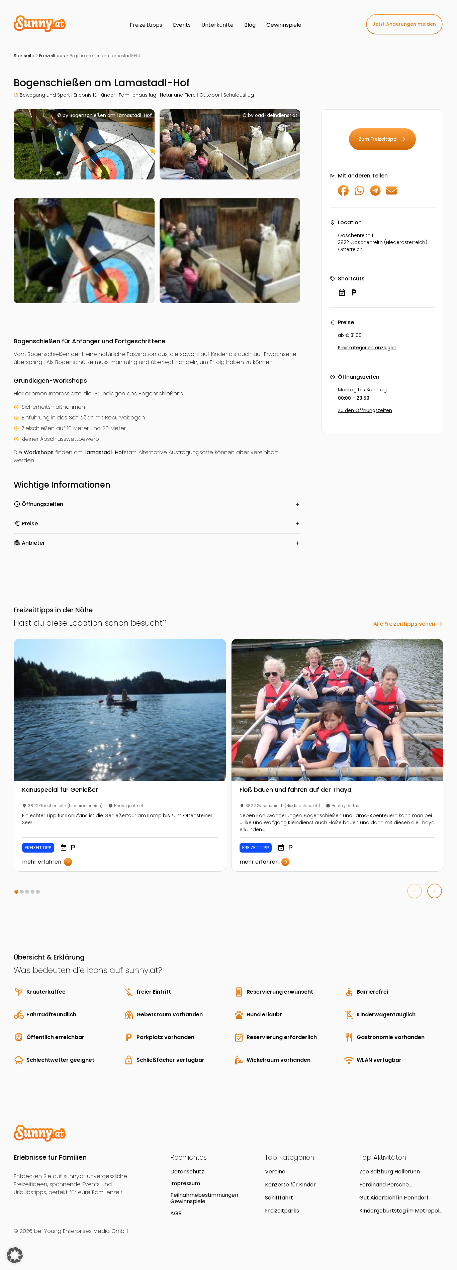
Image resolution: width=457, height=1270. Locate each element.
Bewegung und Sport (45, 95)
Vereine (275, 1171)
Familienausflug (137, 95)
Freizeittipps (52, 55)
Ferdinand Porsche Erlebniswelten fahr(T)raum (396, 1184)
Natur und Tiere (178, 95)
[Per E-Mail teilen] (391, 194)
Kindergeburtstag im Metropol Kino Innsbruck (399, 1211)
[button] (16, 892)
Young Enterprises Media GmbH (86, 1231)
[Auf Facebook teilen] (343, 194)
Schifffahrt (279, 1197)
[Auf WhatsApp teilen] (359, 194)
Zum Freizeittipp (382, 139)
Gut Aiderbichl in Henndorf (394, 1197)
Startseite (24, 55)
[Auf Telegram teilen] (375, 194)
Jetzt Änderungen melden (404, 24)
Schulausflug (238, 95)
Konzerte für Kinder (290, 1184)
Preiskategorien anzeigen (367, 347)
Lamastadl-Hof (104, 452)
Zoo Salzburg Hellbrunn (389, 1171)
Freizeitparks (282, 1211)
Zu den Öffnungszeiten (365, 410)
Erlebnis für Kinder (94, 95)
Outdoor (209, 95)
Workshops (39, 452)
